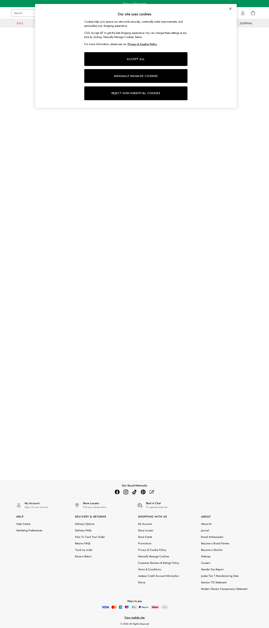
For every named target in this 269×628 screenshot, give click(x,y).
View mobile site (134, 618)
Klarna (141, 582)
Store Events (145, 537)
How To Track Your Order (90, 537)
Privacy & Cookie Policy (152, 550)
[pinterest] (143, 492)
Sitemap (206, 556)
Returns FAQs (83, 543)
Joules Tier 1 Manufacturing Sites (220, 576)
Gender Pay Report (212, 569)
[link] (242, 13)
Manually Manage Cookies (153, 556)
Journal (205, 530)
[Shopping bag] (253, 13)
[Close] (230, 8)
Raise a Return (83, 556)
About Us (206, 524)
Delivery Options (85, 524)
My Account (145, 524)
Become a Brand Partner (215, 543)
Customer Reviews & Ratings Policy (158, 563)
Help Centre (23, 524)
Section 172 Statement (213, 582)
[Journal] (151, 492)
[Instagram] (126, 492)
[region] (136, 56)
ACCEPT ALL (136, 59)
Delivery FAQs (83, 530)
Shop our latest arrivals (134, 3)
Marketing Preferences (29, 530)
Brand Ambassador (212, 537)
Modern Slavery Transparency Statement (224, 589)
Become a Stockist (211, 550)
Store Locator (146, 530)
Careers (205, 563)
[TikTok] (134, 492)
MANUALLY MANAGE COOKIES (136, 76)
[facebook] (117, 492)
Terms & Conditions (149, 569)
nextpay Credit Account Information (158, 576)
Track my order (84, 550)
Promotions (144, 543)
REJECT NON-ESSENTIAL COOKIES (135, 93)
